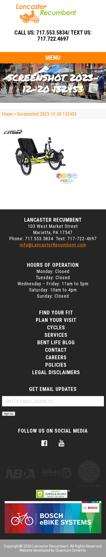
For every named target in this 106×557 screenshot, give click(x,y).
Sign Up (8, 413)
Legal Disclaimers (56, 372)
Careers (56, 357)
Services (56, 335)
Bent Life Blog (56, 342)
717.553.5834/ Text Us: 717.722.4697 (64, 35)
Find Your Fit (56, 313)
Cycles (56, 327)
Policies (56, 365)
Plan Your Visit (56, 320)
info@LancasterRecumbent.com (53, 244)
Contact (56, 350)
